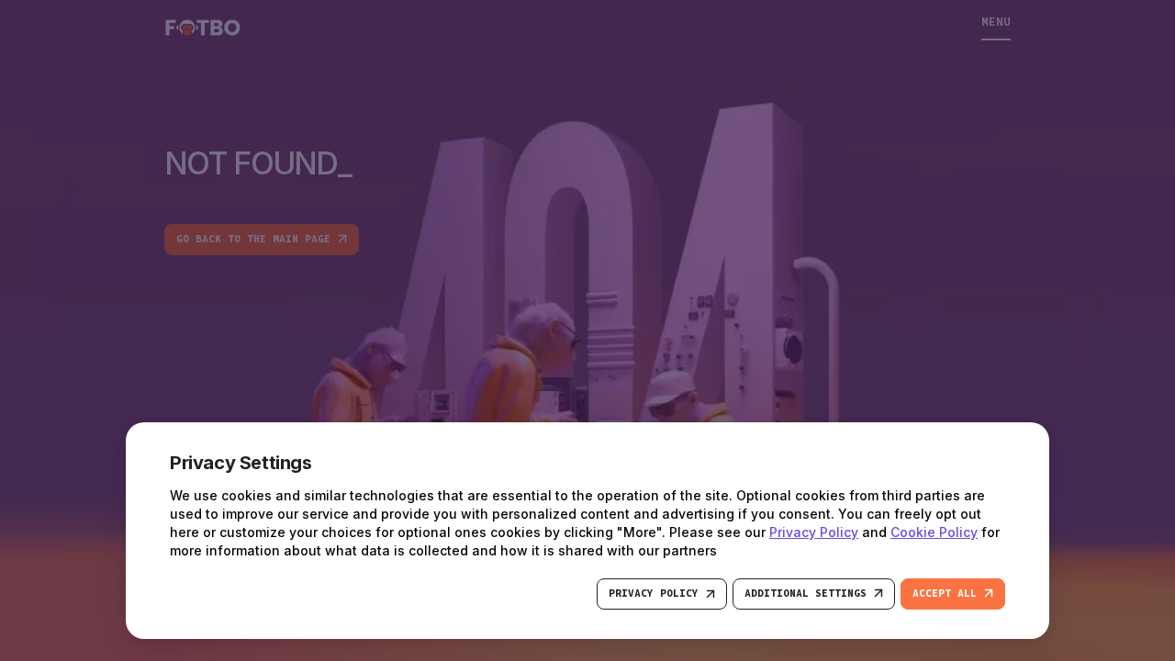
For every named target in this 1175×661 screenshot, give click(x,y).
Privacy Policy (813, 532)
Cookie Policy (934, 532)
